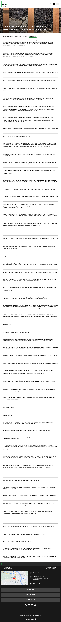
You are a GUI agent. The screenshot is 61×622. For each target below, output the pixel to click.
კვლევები (25, 36)
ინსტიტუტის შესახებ (8, 36)
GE (54, 3)
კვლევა (7, 11)
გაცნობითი (30, 589)
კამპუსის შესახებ (30, 599)
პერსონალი (18, 36)
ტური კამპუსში (30, 594)
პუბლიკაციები (32, 36)
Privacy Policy (30, 610)
